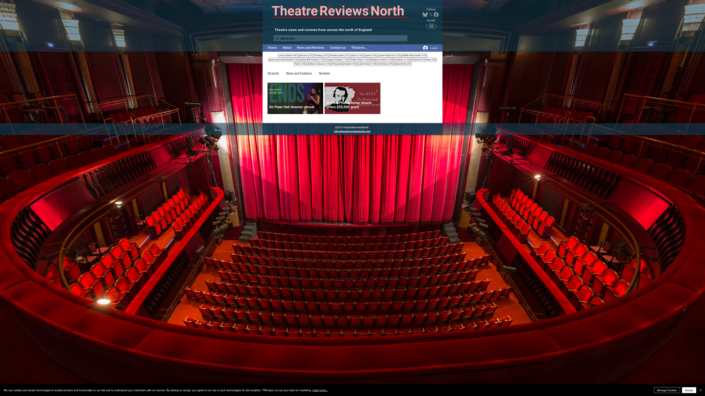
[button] (359, 47)
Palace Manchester (344, 64)
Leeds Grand (368, 64)
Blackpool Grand (381, 59)
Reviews (324, 73)
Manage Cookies (667, 390)
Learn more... (320, 390)
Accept (689, 390)
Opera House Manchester (284, 59)
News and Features (299, 73)
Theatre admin (340, 55)
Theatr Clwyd (359, 59)
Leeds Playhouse (389, 55)
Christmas (385, 64)
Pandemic (402, 59)
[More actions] (321, 91)
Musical (307, 55)
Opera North (403, 64)
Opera (371, 55)
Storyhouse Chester (424, 59)
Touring (322, 55)
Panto (300, 64)
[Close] (700, 390)
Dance (357, 55)
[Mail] (431, 26)
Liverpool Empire (337, 59)
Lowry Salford (289, 55)
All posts (273, 73)
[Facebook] (436, 14)
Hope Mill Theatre (313, 59)
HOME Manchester (414, 55)
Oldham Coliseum (319, 64)
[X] (430, 14)
